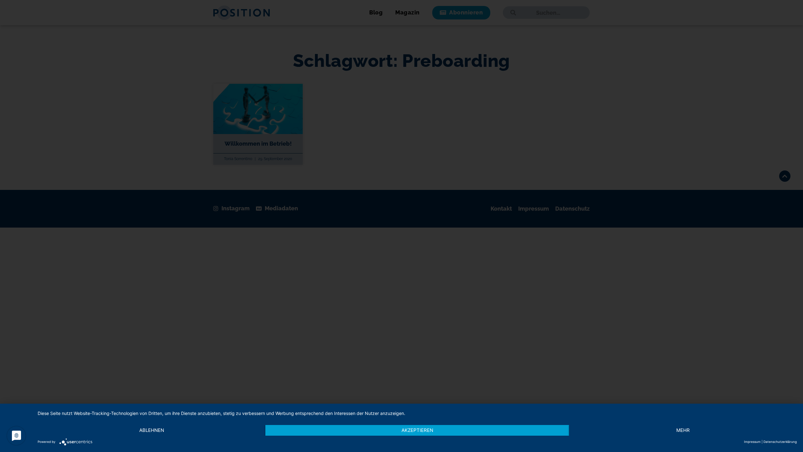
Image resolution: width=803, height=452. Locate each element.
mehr (683, 430)
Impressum (752, 442)
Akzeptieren (417, 430)
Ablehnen (151, 430)
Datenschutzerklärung (780, 442)
